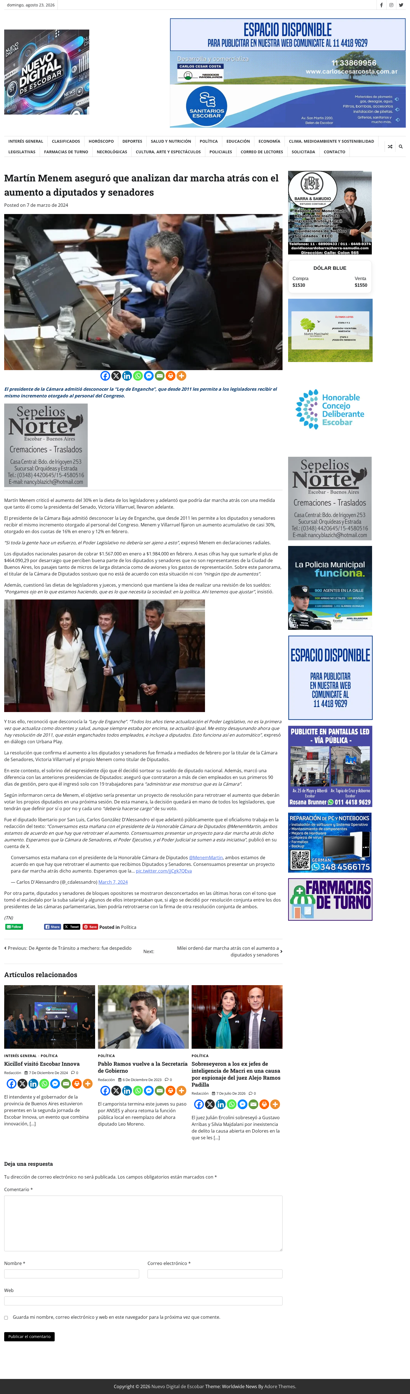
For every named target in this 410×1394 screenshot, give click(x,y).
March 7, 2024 (113, 882)
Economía (269, 141)
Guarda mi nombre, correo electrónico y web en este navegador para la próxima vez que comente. (116, 1317)
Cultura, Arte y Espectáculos (168, 151)
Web (9, 1290)
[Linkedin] (127, 376)
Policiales (220, 151)
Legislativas (21, 151)
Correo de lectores (262, 151)
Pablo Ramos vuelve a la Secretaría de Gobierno (143, 1067)
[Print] (170, 376)
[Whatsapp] (138, 376)
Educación (238, 141)
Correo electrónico (169, 1263)
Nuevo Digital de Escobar (177, 1386)
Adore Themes (279, 1386)
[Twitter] (401, 5)
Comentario (18, 1189)
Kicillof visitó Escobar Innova (42, 1063)
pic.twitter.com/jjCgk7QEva (164, 871)
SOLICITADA (303, 151)
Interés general (25, 141)
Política (209, 141)
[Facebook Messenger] (149, 376)
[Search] (400, 146)
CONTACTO (334, 151)
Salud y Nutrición (171, 141)
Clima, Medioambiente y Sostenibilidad (331, 141)
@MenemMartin (206, 857)
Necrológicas (112, 151)
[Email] (160, 376)
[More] (181, 376)
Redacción (12, 1072)
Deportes (132, 141)
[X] (116, 376)
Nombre (14, 1263)
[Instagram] (391, 5)
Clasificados (66, 141)
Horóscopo (101, 141)
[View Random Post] (390, 146)
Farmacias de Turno (66, 151)
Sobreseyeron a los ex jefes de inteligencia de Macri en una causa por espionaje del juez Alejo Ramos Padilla (236, 1074)
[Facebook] (381, 5)
